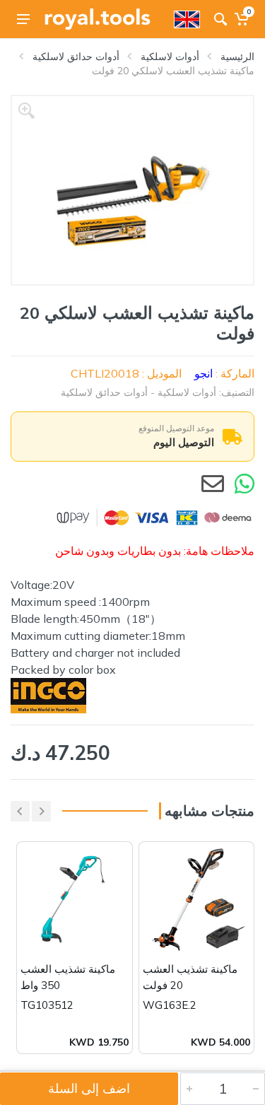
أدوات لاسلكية (170, 56)
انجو (203, 373)
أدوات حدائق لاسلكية (76, 56)
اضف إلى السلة (89, 1088)
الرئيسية (237, 56)
